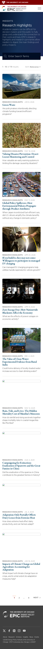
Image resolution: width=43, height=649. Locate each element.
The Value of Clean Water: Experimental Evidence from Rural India (19, 362)
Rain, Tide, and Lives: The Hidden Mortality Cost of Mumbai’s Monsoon (21, 412)
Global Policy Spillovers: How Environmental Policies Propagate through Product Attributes (19, 206)
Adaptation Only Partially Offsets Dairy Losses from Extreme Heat (19, 516)
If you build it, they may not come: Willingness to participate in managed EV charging (21, 260)
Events (37, 637)
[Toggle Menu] (39, 8)
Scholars (19, 637)
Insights (25, 637)
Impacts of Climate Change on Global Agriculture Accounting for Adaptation (21, 567)
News (31, 637)
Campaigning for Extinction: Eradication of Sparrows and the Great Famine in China (21, 465)
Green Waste (8, 105)
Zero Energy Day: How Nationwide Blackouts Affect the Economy (20, 311)
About (5, 637)
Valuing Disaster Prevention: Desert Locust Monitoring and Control (20, 155)
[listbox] (35, 67)
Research (11, 637)
